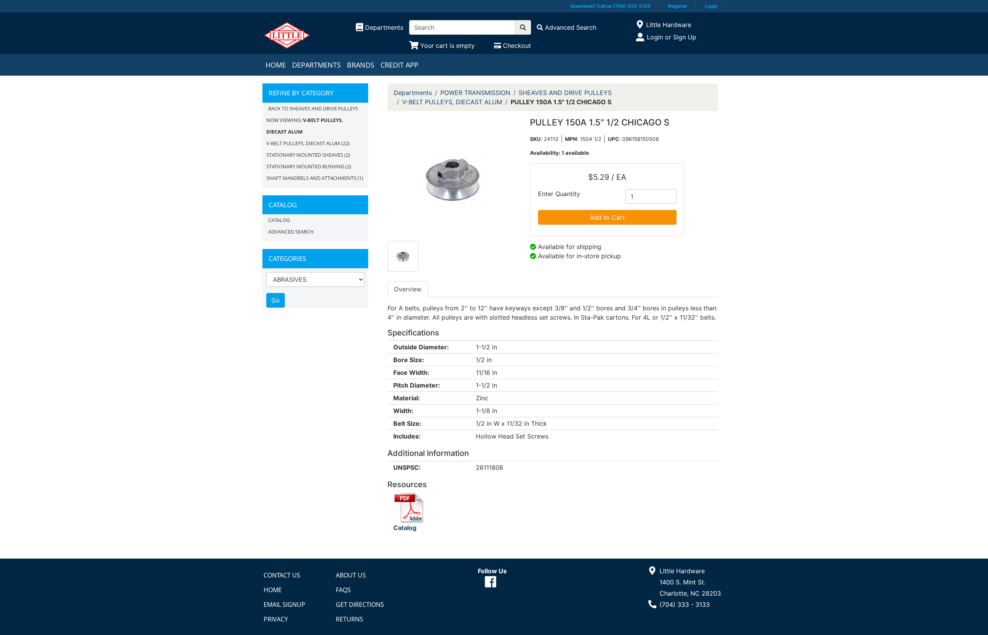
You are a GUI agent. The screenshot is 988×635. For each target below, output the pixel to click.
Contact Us (282, 575)
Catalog (279, 220)
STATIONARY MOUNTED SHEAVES (304, 154)
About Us (351, 575)
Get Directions (360, 604)
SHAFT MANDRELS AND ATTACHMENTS (311, 177)
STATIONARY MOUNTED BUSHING (305, 166)
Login (711, 6)
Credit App (399, 64)
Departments (316, 64)
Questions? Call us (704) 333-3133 (610, 6)
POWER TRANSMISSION (475, 93)
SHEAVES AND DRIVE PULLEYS (565, 93)
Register (677, 6)
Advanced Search (291, 231)
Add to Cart (607, 217)
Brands (360, 64)
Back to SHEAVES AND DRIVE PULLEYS (313, 108)
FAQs (343, 590)
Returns (349, 619)
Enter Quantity (559, 194)
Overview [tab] (407, 289)
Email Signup (284, 604)
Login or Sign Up (671, 37)
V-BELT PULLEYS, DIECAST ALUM (303, 143)
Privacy (276, 619)
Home (276, 64)
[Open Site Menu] (639, 25)
